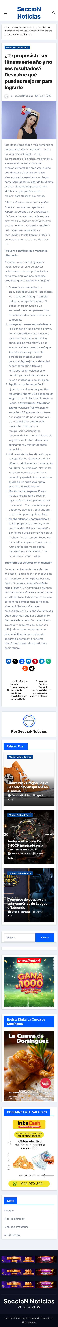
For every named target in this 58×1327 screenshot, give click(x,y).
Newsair (45, 1318)
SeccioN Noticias (29, 12)
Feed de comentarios (16, 1226)
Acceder (9, 1210)
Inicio (7, 27)
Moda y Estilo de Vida (21, 27)
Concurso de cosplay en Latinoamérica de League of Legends (27, 903)
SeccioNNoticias (24, 95)
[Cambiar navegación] (5, 13)
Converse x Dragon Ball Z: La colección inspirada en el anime (27, 787)
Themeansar (29, 1322)
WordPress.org (12, 1235)
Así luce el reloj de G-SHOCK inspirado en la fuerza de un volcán (25, 845)
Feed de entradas (14, 1218)
